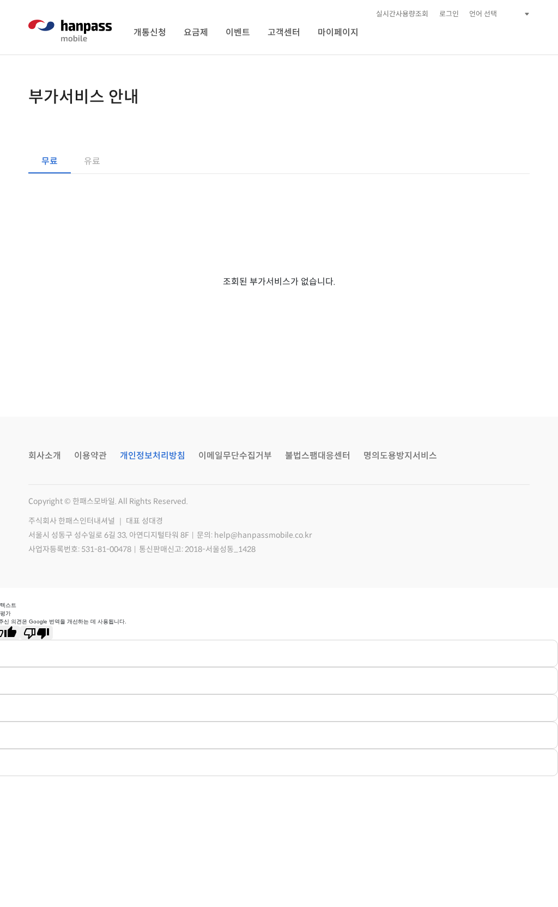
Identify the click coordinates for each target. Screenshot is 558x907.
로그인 (449, 14)
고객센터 (284, 32)
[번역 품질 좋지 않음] (36, 633)
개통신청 (150, 32)
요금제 (196, 32)
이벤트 (238, 32)
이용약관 (90, 455)
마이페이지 (338, 32)
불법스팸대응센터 (317, 455)
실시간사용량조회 (402, 14)
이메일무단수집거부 (235, 455)
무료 (49, 161)
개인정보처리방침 (152, 455)
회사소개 (44, 455)
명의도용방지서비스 (400, 455)
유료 (92, 161)
